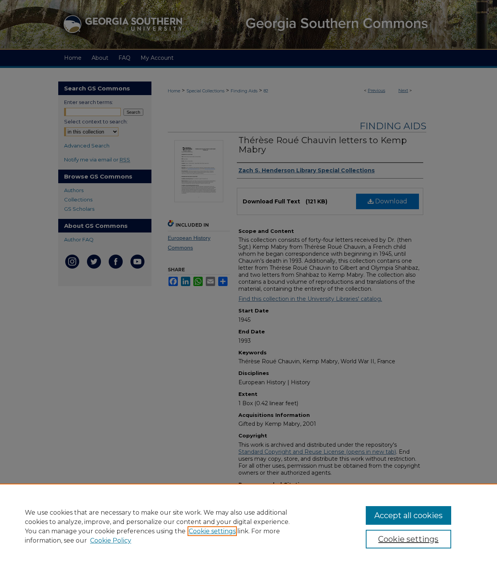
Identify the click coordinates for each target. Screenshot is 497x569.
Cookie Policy (110, 540)
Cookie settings (212, 531)
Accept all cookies (408, 515)
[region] (248, 526)
